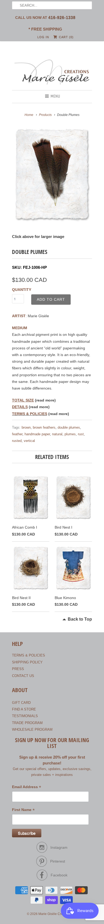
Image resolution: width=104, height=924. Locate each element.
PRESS (18, 669)
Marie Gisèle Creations (55, 914)
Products (45, 115)
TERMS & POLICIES (29, 414)
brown (26, 427)
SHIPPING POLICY (27, 662)
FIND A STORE (24, 709)
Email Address (26, 787)
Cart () (65, 37)
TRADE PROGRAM (27, 723)
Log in (43, 37)
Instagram (58, 847)
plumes (70, 434)
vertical (29, 441)
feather (17, 434)
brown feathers (44, 427)
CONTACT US (23, 676)
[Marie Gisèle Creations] (52, 73)
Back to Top (80, 619)
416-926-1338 (61, 17)
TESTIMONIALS (25, 716)
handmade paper (37, 434)
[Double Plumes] (52, 174)
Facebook (59, 875)
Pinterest (57, 861)
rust (81, 434)
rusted (17, 441)
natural (57, 434)
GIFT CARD (21, 703)
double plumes (69, 427)
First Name (23, 810)
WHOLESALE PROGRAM (32, 729)
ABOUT (20, 690)
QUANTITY (21, 289)
